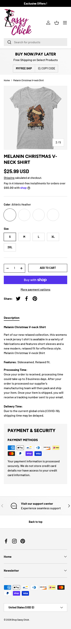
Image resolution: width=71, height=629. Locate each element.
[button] (56, 22)
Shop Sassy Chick (20, 619)
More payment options (35, 289)
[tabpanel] (35, 371)
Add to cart (48, 267)
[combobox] (35, 42)
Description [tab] (12, 317)
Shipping (9, 177)
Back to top (35, 521)
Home (7, 80)
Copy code (48, 68)
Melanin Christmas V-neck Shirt (28, 80)
